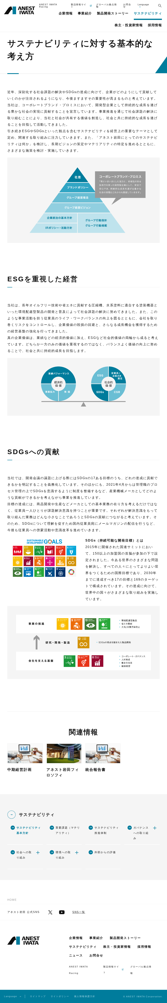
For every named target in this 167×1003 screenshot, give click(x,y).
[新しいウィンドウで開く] (50, 912)
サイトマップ (38, 996)
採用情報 (144, 946)
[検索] (160, 5)
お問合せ (127, 5)
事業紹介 (96, 938)
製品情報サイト (78, 5)
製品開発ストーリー (125, 938)
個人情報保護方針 (84, 996)
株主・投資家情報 (117, 946)
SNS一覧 (78, 912)
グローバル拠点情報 (106, 5)
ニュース (76, 955)
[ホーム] (19, 11)
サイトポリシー (60, 996)
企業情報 (76, 938)
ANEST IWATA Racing (48, 5)
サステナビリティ (37, 814)
